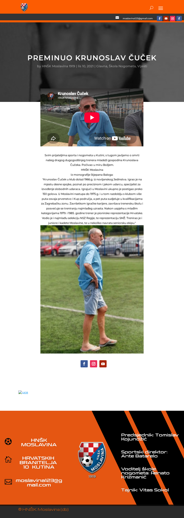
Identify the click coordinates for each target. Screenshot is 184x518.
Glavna (101, 66)
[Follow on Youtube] (166, 18)
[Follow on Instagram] (172, 18)
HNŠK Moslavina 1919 (58, 66)
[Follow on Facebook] (159, 18)
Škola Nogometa (122, 66)
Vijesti (142, 66)
